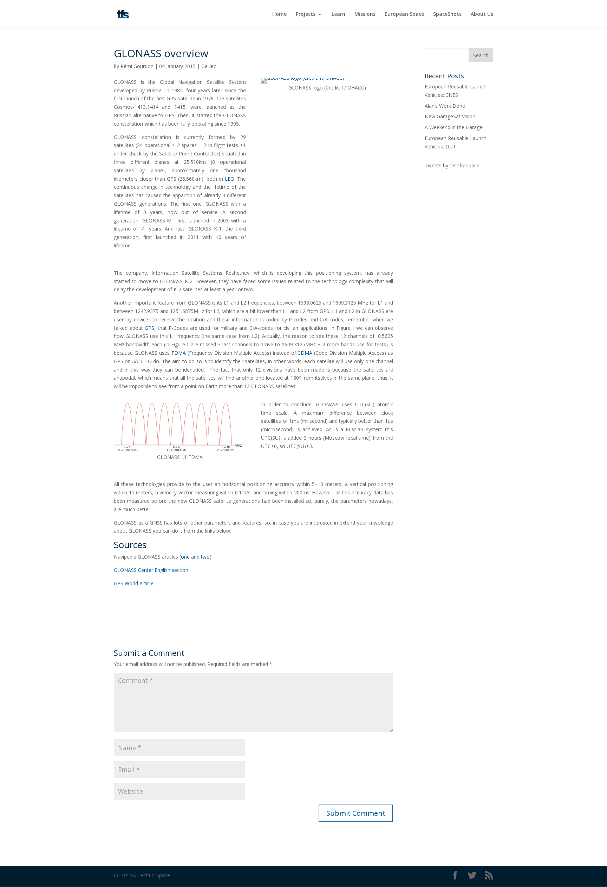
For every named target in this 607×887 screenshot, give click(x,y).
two (205, 556)
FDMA (178, 352)
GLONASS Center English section (151, 570)
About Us (482, 14)
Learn (338, 14)
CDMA (305, 352)
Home (279, 14)
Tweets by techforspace (452, 165)
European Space (404, 14)
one (185, 556)
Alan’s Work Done (445, 105)
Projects (305, 14)
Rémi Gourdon (137, 66)
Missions (365, 14)
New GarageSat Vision (450, 116)
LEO (229, 178)
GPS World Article (134, 583)
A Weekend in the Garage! (454, 127)
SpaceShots (447, 14)
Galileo (209, 66)
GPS (149, 328)
